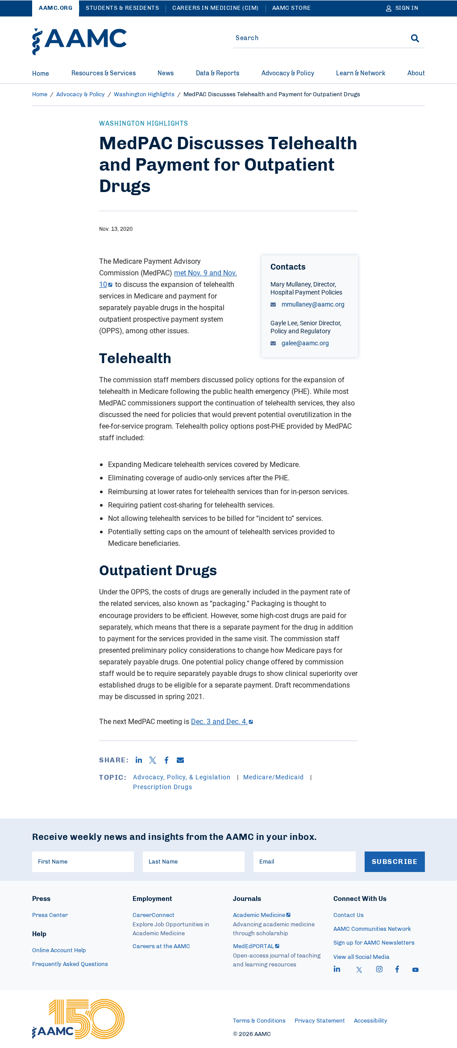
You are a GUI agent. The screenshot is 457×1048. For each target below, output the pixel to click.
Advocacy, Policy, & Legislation (183, 777)
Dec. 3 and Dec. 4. (219, 721)
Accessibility (370, 1021)
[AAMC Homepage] (78, 1019)
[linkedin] (337, 970)
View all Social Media (361, 957)
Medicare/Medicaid (274, 777)
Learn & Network (360, 73)
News (166, 73)
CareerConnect (153, 915)
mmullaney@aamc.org (312, 304)
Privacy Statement (320, 1021)
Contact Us (348, 915)
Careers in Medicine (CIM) (215, 8)
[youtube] (415, 970)
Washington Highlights (144, 95)
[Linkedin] (142, 760)
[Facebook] (170, 760)
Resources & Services (103, 73)
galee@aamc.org (304, 343)
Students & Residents (122, 8)
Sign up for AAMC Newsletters (374, 943)
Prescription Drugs (162, 786)
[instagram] (379, 970)
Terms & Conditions (259, 1021)
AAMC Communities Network (372, 929)
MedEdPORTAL (253, 947)
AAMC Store (291, 8)
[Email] (184, 760)
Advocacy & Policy (288, 73)
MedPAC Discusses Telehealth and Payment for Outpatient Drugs (271, 95)
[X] (156, 760)
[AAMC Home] (79, 42)
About (416, 73)
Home (40, 74)
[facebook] (397, 970)
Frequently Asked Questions (70, 964)
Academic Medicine (259, 915)
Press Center (50, 915)
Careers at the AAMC (161, 947)
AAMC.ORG (55, 8)
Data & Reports (217, 73)
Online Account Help (59, 951)
